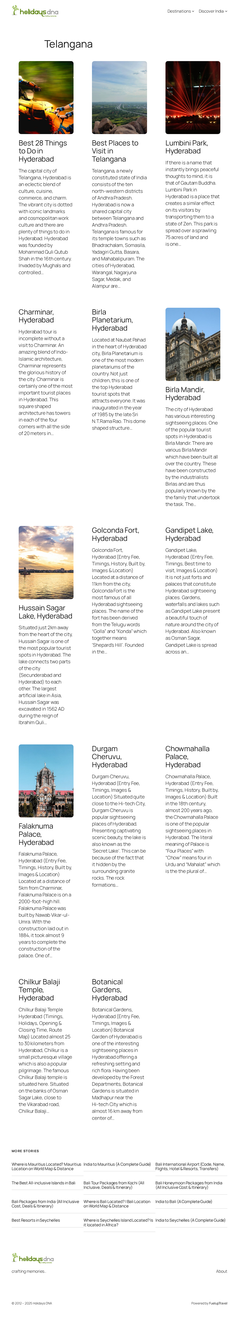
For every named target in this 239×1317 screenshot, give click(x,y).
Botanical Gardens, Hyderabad (109, 990)
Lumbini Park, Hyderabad (186, 147)
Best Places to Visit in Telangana (115, 151)
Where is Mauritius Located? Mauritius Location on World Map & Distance (46, 1166)
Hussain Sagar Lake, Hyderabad (45, 612)
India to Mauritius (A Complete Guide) (117, 1164)
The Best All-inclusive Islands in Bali (43, 1183)
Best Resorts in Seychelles (36, 1220)
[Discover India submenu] (226, 11)
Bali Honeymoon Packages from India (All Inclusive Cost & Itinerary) (188, 1185)
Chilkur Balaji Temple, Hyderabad (39, 990)
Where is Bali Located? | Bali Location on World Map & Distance (117, 1203)
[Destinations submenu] (193, 11)
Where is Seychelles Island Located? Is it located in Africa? (118, 1222)
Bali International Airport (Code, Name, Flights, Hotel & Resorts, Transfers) (190, 1166)
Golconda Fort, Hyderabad (116, 534)
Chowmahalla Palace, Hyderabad (187, 756)
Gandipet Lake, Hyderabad (189, 534)
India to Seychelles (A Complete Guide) (190, 1220)
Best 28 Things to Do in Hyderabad (43, 151)
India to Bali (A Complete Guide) (183, 1201)
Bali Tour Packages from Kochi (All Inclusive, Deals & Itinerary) (114, 1185)
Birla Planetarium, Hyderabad (112, 320)
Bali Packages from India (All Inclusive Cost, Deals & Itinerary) (45, 1203)
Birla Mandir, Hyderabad (185, 393)
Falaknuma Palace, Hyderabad (36, 834)
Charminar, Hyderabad (36, 316)
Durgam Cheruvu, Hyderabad (109, 756)
